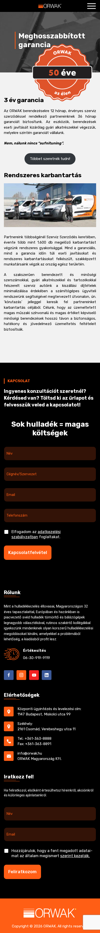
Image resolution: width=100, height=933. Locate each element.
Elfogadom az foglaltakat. (36, 534)
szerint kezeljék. (75, 856)
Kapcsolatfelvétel (27, 552)
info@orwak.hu (29, 753)
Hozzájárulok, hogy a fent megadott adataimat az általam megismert (51, 853)
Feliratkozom (22, 871)
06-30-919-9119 (36, 658)
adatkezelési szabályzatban (36, 534)
